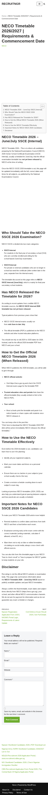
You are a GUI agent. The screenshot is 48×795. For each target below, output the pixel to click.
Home (4, 16)
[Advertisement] (24, 78)
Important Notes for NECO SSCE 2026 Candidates (23, 128)
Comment (8, 679)
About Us (5, 790)
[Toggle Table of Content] (41, 106)
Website (7, 670)
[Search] (44, 4)
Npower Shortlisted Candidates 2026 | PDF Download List (24, 745)
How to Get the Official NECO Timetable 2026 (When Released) (24, 121)
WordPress (31, 785)
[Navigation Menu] (39, 4)
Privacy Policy (7, 793)
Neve (14, 785)
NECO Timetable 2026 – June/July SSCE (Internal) (23, 110)
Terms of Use (21, 793)
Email (7, 660)
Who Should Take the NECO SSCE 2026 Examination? (20, 113)
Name (7, 651)
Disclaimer (8, 130)
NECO (4, 46)
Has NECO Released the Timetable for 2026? (21, 117)
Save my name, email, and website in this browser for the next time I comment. (23, 712)
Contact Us (28, 790)
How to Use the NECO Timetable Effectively (21, 125)
